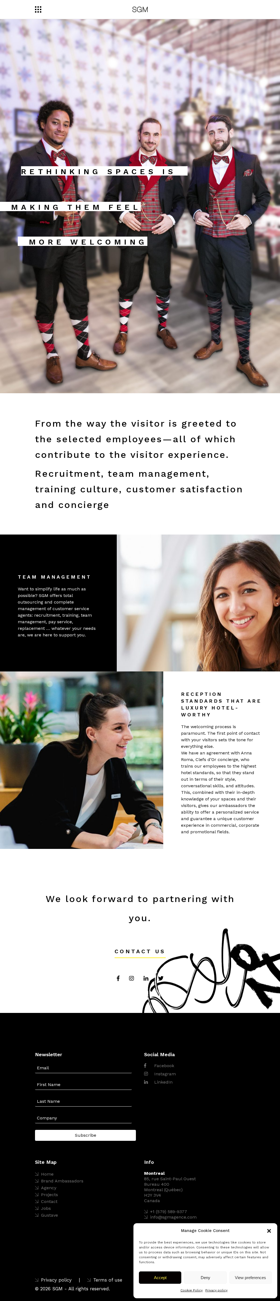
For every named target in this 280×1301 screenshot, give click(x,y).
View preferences (250, 1277)
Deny (205, 1277)
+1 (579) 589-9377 (168, 1211)
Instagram (164, 1073)
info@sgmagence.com (173, 1217)
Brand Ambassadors (62, 1181)
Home (47, 1174)
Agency (48, 1187)
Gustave (49, 1215)
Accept (160, 1277)
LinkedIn (163, 1082)
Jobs (46, 1208)
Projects (49, 1194)
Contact (49, 1201)
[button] (269, 1231)
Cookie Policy (191, 1290)
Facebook (163, 1065)
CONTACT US (140, 951)
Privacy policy (216, 1290)
